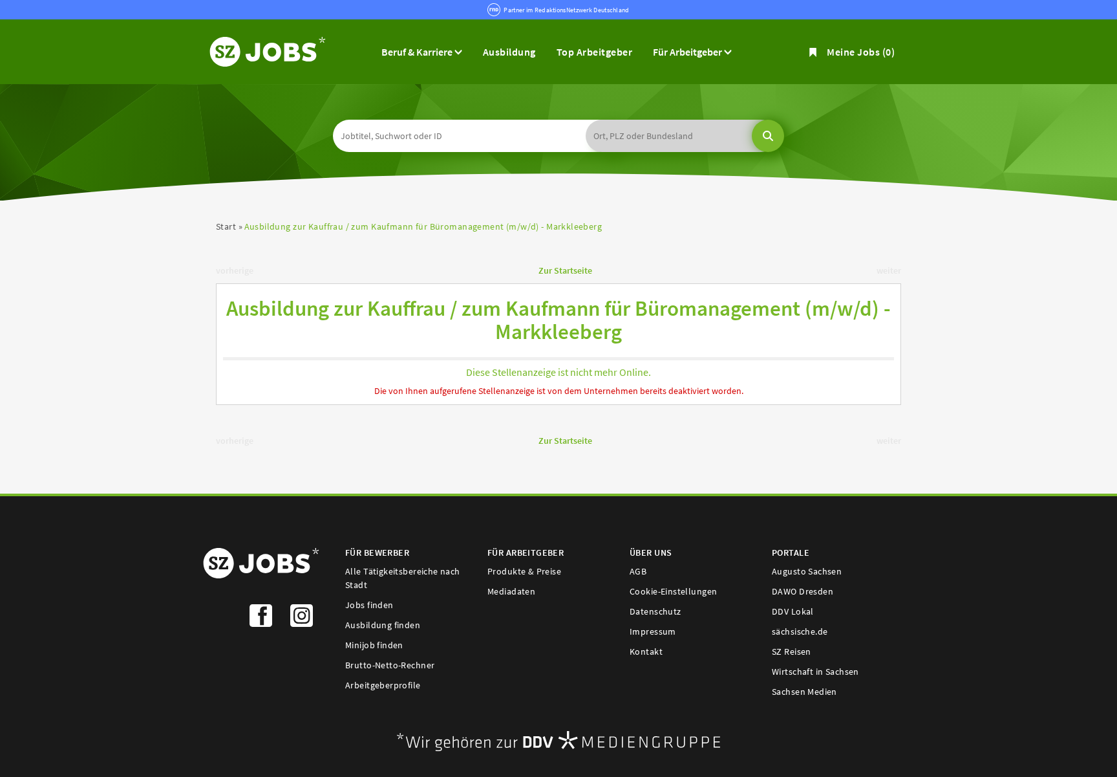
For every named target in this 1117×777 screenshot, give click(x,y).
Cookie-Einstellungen (673, 591)
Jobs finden (369, 605)
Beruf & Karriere (417, 51)
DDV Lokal (793, 611)
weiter (889, 270)
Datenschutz (655, 611)
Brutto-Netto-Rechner (389, 665)
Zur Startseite (565, 270)
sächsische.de (799, 631)
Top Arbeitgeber (594, 51)
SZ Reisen (791, 651)
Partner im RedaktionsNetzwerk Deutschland (566, 10)
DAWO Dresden (802, 591)
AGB (638, 571)
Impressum (653, 631)
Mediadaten (511, 591)
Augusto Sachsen (807, 571)
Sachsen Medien (804, 691)
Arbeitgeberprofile (383, 685)
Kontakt (646, 651)
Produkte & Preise (524, 571)
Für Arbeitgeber (688, 51)
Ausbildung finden (382, 625)
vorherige (234, 270)
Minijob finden (374, 645)
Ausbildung (509, 51)
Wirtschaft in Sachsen (815, 671)
